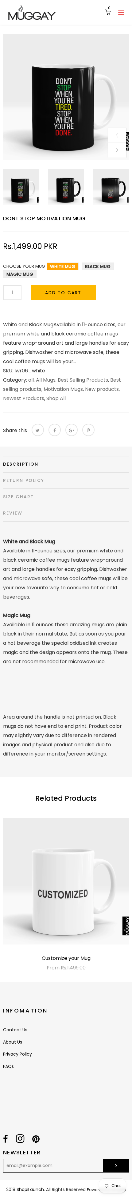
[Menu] (121, 12)
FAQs (8, 1066)
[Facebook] (55, 430)
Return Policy (23, 480)
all (31, 379)
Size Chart (18, 497)
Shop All (56, 398)
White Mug (62, 266)
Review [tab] (13, 513)
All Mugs (46, 379)
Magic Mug (19, 274)
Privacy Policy (17, 1054)
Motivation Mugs (63, 389)
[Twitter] (38, 430)
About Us (12, 1042)
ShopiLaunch (30, 1189)
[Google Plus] (71, 430)
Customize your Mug (66, 958)
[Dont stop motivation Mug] (66, 97)
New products (102, 389)
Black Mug (98, 266)
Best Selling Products (83, 379)
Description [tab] (20, 464)
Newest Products (23, 398)
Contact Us (15, 1030)
